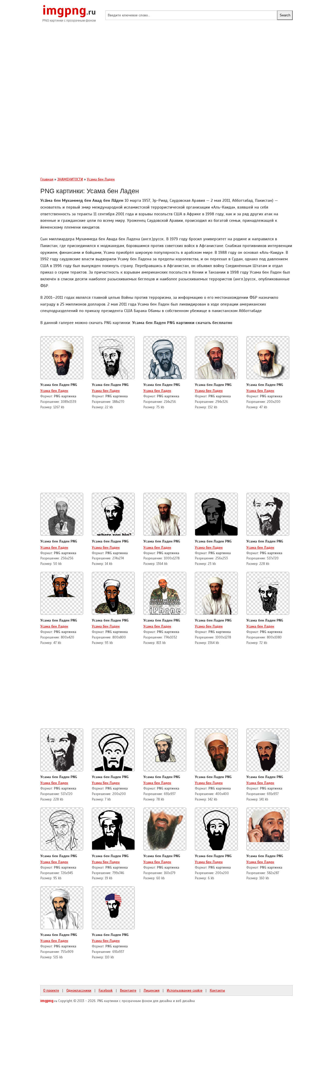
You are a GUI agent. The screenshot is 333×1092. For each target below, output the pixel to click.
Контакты (217, 990)
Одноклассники (78, 990)
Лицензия (151, 990)
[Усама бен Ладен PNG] (61, 358)
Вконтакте (128, 990)
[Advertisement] (166, 67)
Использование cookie (184, 990)
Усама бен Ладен (54, 390)
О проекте (51, 990)
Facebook (106, 990)
